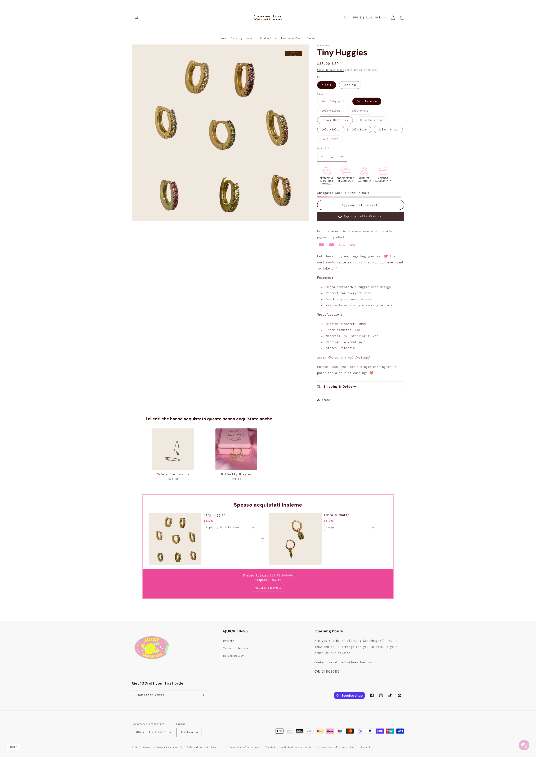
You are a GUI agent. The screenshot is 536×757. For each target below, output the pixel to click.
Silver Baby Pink (335, 120)
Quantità (323, 148)
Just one (350, 84)
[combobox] (230, 527)
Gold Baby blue (374, 121)
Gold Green (332, 140)
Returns (228, 640)
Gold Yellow (333, 112)
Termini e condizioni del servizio (288, 747)
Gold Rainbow (367, 101)
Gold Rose (359, 129)
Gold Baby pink (335, 102)
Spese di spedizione (330, 70)
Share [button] (326, 399)
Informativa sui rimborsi (204, 747)
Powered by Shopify (170, 747)
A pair (327, 84)
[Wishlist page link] (346, 17)
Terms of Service (236, 648)
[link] (175, 539)
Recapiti (366, 747)
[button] (136, 17)
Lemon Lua (149, 747)
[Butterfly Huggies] (236, 449)
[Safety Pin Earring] (173, 449)
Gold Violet (331, 129)
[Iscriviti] (202, 695)
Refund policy (233, 655)
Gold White (362, 112)
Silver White (388, 129)
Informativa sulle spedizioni (336, 747)
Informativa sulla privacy (243, 747)
